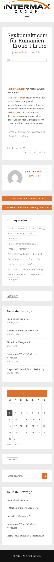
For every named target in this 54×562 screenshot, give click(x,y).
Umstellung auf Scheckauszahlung (28, 198)
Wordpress (13, 279)
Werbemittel (37, 274)
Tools (40, 259)
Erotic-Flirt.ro (38, 131)
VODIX (31, 264)
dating (42, 228)
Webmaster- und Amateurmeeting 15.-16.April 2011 (28, 207)
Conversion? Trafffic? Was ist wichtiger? (22, 356)
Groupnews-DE (18, 148)
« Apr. (9, 444)
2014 (10, 228)
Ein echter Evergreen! (18, 342)
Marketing (23, 248)
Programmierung (16, 259)
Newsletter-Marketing (18, 253)
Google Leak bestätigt (18, 318)
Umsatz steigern (16, 264)
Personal (37, 253)
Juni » (16, 444)
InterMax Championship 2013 (22, 243)
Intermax (12, 238)
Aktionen (21, 228)
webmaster (13, 269)
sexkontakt (25, 136)
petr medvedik (20, 52)
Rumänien (13, 136)
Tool (30, 259)
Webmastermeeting (17, 274)
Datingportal (24, 131)
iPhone (11, 248)
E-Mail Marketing (16, 233)
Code (31, 228)
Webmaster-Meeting (33, 269)
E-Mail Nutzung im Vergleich (22, 330)
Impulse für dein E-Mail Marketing (25, 369)
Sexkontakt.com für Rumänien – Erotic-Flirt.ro (28, 40)
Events (31, 233)
